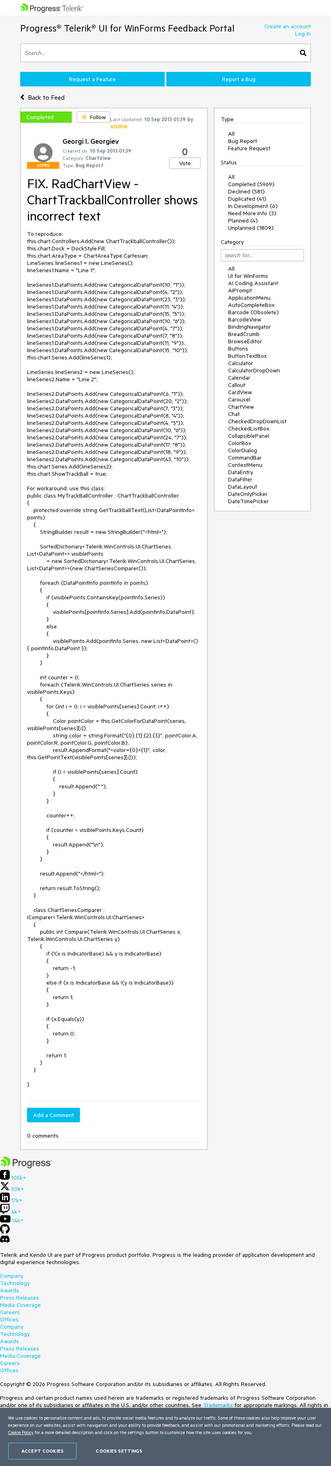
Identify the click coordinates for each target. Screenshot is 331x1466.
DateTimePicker (248, 501)
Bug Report (242, 141)
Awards (9, 1290)
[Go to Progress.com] (26, 1166)
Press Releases (19, 1297)
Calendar (239, 377)
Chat (234, 414)
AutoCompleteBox (251, 305)
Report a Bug (239, 79)
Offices (9, 1319)
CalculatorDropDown (254, 370)
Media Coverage (20, 1304)
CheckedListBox (248, 428)
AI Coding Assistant (253, 283)
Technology (15, 1283)
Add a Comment (53, 1115)
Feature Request (249, 148)
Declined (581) (246, 191)
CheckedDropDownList (257, 421)
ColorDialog (242, 450)
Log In (303, 33)
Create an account (287, 26)
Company (11, 1275)
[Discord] (5, 1241)
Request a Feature (92, 79)
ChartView (241, 406)
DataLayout (242, 486)
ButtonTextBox (247, 355)
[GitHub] (5, 1231)
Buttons (238, 348)
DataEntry (240, 472)
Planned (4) (243, 220)
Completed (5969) (251, 184)
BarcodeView (244, 319)
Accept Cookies (42, 1451)
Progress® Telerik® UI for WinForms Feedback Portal (127, 28)
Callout (236, 385)
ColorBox (239, 443)
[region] (165, 1437)
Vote (185, 163)
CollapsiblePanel (248, 435)
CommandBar (245, 457)
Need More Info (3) (252, 213)
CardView (240, 392)
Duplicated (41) (247, 198)
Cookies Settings (119, 1451)
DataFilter (240, 479)
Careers (10, 1312)
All (231, 133)
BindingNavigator (249, 326)
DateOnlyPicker (248, 494)
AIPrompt (240, 290)
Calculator (240, 363)
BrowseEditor (245, 341)
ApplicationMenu (249, 297)
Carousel (239, 399)
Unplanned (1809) (251, 227)
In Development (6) (253, 206)
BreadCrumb (244, 334)
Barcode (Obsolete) (253, 312)
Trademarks (218, 1405)
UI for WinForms (248, 275)
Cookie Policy (21, 1432)
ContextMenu (245, 464)
